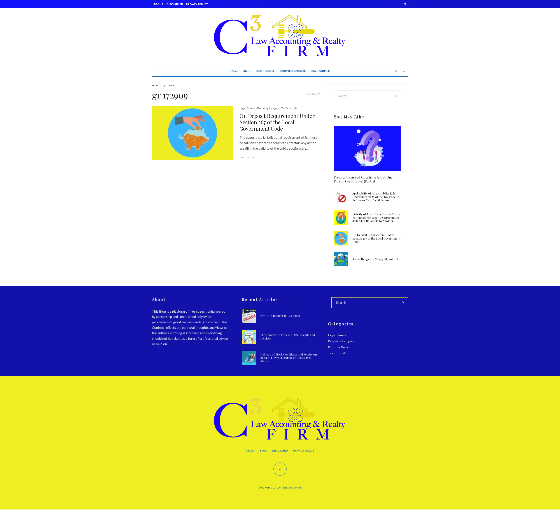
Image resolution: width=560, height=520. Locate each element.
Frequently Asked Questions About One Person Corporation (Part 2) (363, 179)
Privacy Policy (197, 4)
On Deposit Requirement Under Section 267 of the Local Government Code (277, 122)
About (158, 4)
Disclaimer (174, 4)
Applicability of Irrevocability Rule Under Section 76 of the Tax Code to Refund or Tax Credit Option (375, 197)
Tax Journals (320, 70)
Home (234, 70)
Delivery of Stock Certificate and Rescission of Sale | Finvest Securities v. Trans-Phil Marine (288, 358)
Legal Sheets (265, 70)
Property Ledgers (293, 70)
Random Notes (339, 347)
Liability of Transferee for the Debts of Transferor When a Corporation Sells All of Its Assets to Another (376, 217)
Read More (247, 157)
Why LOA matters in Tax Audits (280, 315)
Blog (246, 70)
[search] (396, 96)
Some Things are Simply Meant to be (376, 259)
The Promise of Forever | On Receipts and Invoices (287, 336)
